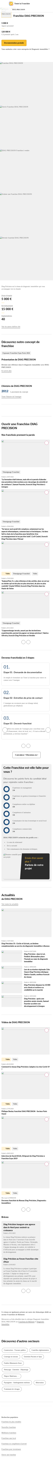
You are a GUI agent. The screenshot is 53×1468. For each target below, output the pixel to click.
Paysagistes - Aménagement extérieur (17, 1383)
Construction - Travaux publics (15, 1350)
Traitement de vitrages (12, 1389)
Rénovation (40, 1383)
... (5, 10)
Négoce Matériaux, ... (11, 1376)
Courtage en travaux (11, 1357)
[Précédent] (4, 730)
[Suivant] (48, 730)
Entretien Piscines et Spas (33, 1357)
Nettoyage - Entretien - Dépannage (16, 1370)
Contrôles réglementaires (40, 1350)
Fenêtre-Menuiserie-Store (13, 1363)
